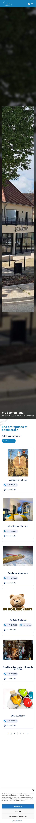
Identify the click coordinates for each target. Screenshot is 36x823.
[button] (33, 790)
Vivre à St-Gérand (15, 416)
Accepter (18, 806)
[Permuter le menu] (32, 4)
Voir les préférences (18, 816)
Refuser (18, 811)
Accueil (4, 416)
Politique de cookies (17, 820)
